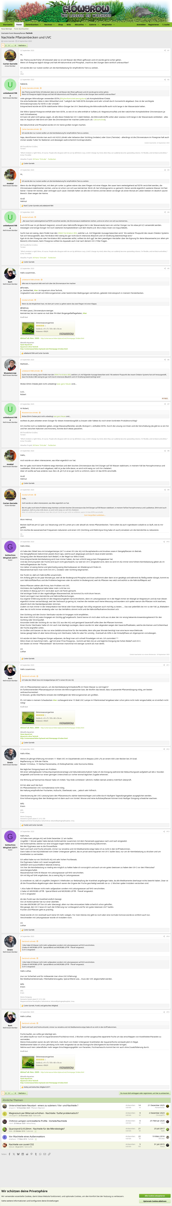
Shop (60, 24)
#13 (168, 831)
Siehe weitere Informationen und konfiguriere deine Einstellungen (30, 1200)
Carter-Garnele (8, 41)
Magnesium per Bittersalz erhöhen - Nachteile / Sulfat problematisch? (43, 1113)
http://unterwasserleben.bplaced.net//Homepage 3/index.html (62, 338)
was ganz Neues (64, 384)
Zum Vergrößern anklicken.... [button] (95, 515)
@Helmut (24, 308)
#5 (168, 268)
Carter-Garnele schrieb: (30, 88)
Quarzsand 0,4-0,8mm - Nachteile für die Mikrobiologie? (37, 1128)
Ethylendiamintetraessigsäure (73, 98)
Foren (19, 24)
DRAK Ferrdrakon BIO (67, 233)
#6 (168, 360)
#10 (168, 542)
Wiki (69, 24)
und (36, 353)
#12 (168, 749)
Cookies (28, 1196)
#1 (168, 50)
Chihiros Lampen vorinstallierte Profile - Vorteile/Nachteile (38, 1120)
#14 (168, 936)
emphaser (12, 1139)
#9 (168, 490)
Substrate (29, 1131)
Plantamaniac (160, 1107)
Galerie (92, 24)
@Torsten (24, 287)
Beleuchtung (31, 1123)
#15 (168, 1012)
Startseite (8, 24)
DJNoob (11, 1147)
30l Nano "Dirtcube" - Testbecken (44, 159)
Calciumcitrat (99, 119)
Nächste (22, 45)
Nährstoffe (37, 1116)
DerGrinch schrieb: (29, 676)
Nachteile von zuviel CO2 (21, 1144)
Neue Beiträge (6, 29)
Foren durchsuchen (21, 29)
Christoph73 (13, 1116)
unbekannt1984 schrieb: (31, 279)
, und (38, 206)
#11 (168, 665)
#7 (168, 404)
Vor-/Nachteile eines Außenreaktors (27, 1136)
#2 (168, 80)
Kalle (10, 1131)
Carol (11, 1123)
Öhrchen (162, 1139)
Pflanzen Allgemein (38, 1108)
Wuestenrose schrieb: (30, 412)
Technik (30, 1139)
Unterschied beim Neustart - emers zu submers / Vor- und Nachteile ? (43, 1105)
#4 (168, 212)
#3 (168, 170)
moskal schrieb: (27, 217)
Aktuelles (79, 24)
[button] (33, 24)
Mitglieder (107, 24)
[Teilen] (165, 50)
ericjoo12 (12, 1108)
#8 (168, 451)
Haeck (162, 1146)
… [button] (12, 45)
